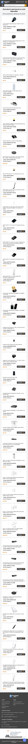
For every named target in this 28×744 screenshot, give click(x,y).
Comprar (20, 30)
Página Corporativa (6, 701)
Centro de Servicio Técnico (6, 704)
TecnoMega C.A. (14, 741)
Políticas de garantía (17, 701)
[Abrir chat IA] (24, 740)
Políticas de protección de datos (18, 704)
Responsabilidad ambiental (5, 707)
